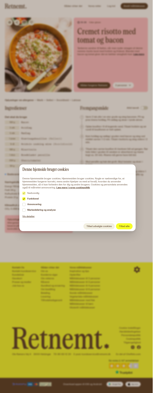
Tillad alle (124, 226)
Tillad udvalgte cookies (99, 226)
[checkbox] (23, 193)
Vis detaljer (28, 216)
